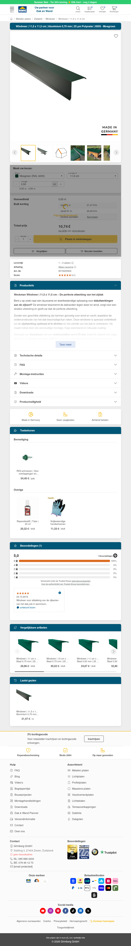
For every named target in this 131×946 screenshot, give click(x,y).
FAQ (22, 365)
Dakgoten (77, 819)
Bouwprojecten (23, 794)
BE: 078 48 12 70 (23, 862)
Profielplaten (78, 782)
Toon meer (65, 344)
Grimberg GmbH (23, 846)
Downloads (26, 392)
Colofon (47, 921)
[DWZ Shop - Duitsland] (37, 881)
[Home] (11, 18)
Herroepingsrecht (78, 921)
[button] (12, 10)
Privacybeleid (60, 921)
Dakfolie (76, 813)
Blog (17, 776)
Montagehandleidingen (27, 801)
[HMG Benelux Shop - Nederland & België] (28, 881)
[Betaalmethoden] (94, 888)
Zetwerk (38, 18)
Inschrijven (94, 739)
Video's (18, 782)
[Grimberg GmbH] (45, 881)
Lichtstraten (78, 801)
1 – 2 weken (64, 262)
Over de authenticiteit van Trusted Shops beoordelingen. (65, 584)
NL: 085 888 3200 (24, 859)
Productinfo (27, 285)
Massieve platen (81, 788)
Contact (18, 825)
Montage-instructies (32, 374)
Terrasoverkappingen (83, 807)
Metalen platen (23, 18)
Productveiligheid (30, 402)
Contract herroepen (103, 921)
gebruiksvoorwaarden (81, 580)
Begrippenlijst (22, 788)
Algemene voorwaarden (29, 921)
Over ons (19, 831)
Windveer (50, 18)
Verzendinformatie (24, 819)
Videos (24, 383)
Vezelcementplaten (82, 794)
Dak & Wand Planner (26, 813)
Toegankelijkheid (65, 927)
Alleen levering (65, 266)
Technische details (31, 355)
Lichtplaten (78, 776)
